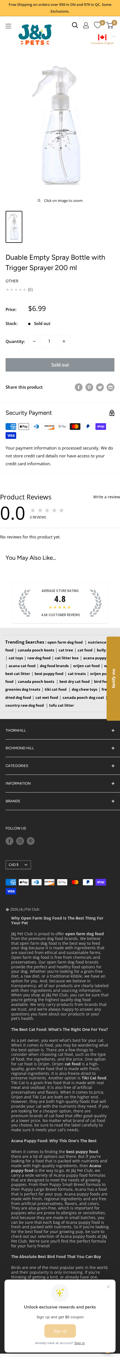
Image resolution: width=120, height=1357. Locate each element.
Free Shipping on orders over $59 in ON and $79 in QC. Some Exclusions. (60, 8)
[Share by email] (110, 387)
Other (12, 281)
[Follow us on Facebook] (9, 841)
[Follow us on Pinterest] (31, 841)
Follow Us (16, 828)
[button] (102, 40)
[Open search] (75, 25)
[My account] (86, 25)
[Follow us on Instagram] (20, 841)
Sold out (60, 365)
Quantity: (15, 341)
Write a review (106, 497)
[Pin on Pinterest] (89, 387)
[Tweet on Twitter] (100, 387)
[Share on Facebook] (79, 387)
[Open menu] (8, 26)
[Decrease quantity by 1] (34, 341)
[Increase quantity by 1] (64, 341)
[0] (97, 25)
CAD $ (13, 864)
